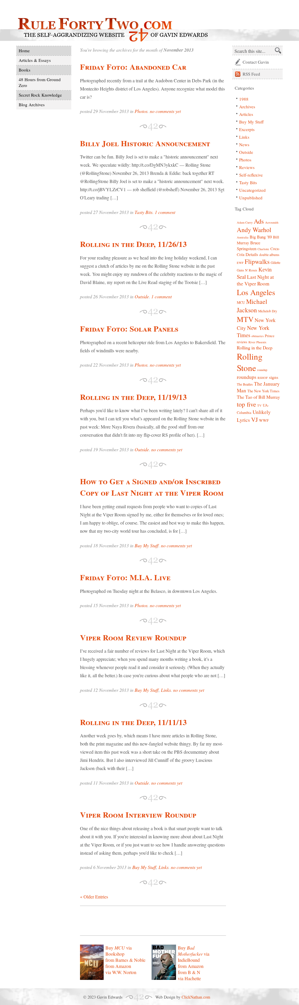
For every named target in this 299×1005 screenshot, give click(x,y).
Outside (142, 296)
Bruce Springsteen (248, 245)
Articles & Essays (35, 60)
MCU (241, 302)
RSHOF (263, 378)
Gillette (275, 262)
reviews (242, 342)
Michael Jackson (252, 305)
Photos (141, 111)
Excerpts (247, 129)
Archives (247, 106)
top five (246, 404)
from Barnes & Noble (125, 960)
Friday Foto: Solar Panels (129, 328)
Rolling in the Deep (254, 347)
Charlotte (263, 249)
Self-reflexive (251, 175)
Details (252, 254)
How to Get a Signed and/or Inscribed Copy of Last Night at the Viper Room (152, 486)
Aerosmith (271, 222)
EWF (240, 263)
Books (24, 70)
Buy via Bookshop (118, 951)
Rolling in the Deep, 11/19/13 (133, 397)
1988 (243, 99)
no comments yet (165, 111)
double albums (269, 254)
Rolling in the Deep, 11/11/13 (133, 722)
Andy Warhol (254, 229)
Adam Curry (245, 222)
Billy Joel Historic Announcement (145, 143)
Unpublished (251, 198)
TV (259, 405)
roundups (246, 376)
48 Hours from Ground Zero (40, 82)
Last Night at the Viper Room (255, 280)
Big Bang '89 (261, 237)
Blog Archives (32, 104)
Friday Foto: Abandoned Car (133, 66)
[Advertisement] (148, 920)
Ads (259, 221)
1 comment (165, 212)
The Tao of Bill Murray (258, 397)
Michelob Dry (267, 311)
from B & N (189, 972)
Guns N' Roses (247, 270)
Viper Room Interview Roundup (138, 814)
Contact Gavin (256, 62)
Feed (251, 74)
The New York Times (263, 391)
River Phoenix (257, 342)
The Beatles (245, 384)
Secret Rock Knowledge (40, 95)
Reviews (247, 167)
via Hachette (189, 978)
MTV (245, 319)
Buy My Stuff (147, 545)
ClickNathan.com (196, 997)
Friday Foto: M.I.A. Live (125, 577)
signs (273, 377)
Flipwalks (257, 261)
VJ (254, 419)
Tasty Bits (143, 212)
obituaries (257, 336)
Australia (242, 237)
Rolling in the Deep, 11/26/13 (133, 244)
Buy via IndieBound (193, 954)
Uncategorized (252, 190)
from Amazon (118, 966)
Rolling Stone (250, 362)
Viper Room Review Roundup (133, 637)
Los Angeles (256, 292)
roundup (262, 370)
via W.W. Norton (120, 972)
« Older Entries (94, 896)
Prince (269, 335)
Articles (246, 114)
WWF (264, 420)
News (244, 144)
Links (166, 690)
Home (24, 50)
